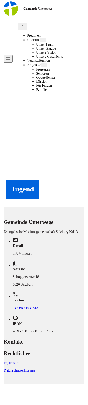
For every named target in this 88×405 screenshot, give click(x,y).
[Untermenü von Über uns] (43, 40)
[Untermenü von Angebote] (44, 65)
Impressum (11, 363)
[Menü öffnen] (8, 59)
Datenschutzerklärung (19, 370)
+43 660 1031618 (25, 308)
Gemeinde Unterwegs (37, 8)
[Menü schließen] (22, 26)
